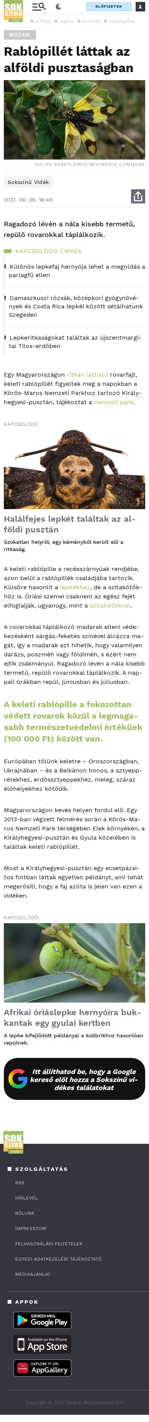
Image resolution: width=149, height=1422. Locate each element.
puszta (91, 21)
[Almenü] (39, 6)
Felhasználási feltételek (49, 1243)
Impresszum (30, 1228)
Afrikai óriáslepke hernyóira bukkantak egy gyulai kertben (72, 1018)
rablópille (121, 21)
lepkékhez (75, 587)
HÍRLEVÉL (26, 1198)
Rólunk (24, 1213)
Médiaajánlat (32, 1274)
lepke (66, 21)
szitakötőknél (110, 605)
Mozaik (20, 35)
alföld (43, 21)
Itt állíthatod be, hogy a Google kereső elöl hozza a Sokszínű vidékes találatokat (84, 1079)
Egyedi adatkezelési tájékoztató (58, 1259)
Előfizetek (109, 6)
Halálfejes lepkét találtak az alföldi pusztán (70, 524)
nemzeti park (113, 402)
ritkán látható (87, 374)
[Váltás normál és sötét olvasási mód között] (58, 6)
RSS (19, 1182)
